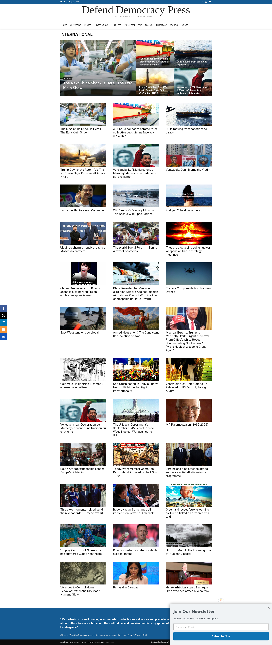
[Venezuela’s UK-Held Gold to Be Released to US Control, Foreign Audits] (189, 369)
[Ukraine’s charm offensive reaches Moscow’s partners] (83, 233)
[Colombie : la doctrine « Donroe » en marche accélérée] (83, 369)
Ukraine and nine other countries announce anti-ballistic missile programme (187, 472)
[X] (206, 2)
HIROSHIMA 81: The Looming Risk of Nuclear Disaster (188, 552)
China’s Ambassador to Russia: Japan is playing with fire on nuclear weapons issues (80, 292)
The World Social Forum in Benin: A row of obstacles (135, 249)
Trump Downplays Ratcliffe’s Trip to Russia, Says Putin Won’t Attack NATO (82, 173)
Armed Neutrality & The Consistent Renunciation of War (136, 334)
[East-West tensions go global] (83, 318)
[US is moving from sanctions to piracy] (193, 54)
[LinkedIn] (3, 322)
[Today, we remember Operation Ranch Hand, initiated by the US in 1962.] (136, 454)
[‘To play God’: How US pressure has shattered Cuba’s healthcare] (83, 535)
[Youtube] (210, 2)
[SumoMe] (3, 336)
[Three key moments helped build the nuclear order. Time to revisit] (83, 495)
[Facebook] (202, 2)
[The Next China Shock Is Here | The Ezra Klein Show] (98, 68)
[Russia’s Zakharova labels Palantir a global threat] (136, 535)
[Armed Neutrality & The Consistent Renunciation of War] (136, 318)
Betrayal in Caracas (125, 587)
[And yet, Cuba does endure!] (189, 196)
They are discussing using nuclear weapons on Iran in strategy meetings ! (188, 251)
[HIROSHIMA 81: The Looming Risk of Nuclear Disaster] (189, 535)
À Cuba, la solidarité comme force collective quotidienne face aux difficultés (135, 132)
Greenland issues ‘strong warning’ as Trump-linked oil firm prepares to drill (188, 513)
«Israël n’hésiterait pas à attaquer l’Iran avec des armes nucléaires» (187, 589)
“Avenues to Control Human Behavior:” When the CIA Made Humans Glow (80, 591)
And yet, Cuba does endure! (183, 210)
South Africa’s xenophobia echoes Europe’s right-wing (82, 470)
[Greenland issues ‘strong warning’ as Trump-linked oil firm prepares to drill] (189, 495)
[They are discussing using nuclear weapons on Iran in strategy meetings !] (189, 233)
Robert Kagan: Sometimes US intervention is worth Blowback (133, 511)
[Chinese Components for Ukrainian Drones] (189, 273)
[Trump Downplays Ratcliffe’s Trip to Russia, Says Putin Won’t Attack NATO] (155, 82)
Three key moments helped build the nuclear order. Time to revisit (81, 511)
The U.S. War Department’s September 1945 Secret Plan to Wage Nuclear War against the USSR (133, 430)
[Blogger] (3, 329)
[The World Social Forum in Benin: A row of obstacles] (136, 233)
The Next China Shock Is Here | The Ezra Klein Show (80, 130)
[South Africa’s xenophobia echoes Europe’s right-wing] (83, 454)
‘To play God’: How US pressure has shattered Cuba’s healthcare (81, 552)
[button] (221, 611)
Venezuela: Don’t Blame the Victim (188, 169)
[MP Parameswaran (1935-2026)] (189, 410)
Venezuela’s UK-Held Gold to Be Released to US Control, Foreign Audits (186, 387)
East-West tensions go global (79, 332)
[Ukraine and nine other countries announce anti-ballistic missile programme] (189, 454)
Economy (67, 78)
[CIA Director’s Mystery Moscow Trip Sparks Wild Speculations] (136, 196)
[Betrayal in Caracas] (136, 573)
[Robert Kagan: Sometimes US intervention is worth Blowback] (136, 495)
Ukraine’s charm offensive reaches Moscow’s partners (82, 249)
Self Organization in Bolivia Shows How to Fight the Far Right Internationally (135, 387)
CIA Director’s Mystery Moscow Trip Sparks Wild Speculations (134, 212)
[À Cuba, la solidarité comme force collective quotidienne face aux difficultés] (155, 54)
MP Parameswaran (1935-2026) (187, 424)
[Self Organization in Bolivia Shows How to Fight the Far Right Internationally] (136, 369)
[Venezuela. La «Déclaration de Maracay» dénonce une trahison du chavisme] (83, 410)
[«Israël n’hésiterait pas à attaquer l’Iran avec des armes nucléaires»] (189, 573)
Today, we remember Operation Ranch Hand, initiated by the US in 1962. (135, 472)
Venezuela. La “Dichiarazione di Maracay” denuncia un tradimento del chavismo (135, 173)
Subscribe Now (221, 636)
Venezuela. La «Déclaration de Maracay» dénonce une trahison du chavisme (83, 428)
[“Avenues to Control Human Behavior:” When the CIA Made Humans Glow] (83, 573)
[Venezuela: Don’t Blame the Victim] (189, 155)
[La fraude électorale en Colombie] (83, 196)
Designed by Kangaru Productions (71, 19)
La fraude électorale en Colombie (82, 210)
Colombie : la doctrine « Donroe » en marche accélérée (81, 385)
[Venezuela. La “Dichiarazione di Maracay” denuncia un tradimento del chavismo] (193, 82)
